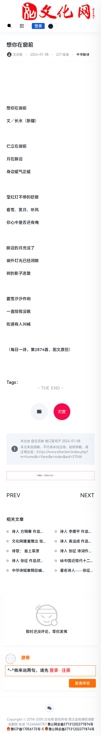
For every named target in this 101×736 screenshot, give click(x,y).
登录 (38, 26)
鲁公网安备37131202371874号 (70, 724)
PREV (13, 495)
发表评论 (82, 683)
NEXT (87, 495)
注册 (66, 670)
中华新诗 (82, 55)
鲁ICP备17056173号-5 (27, 729)
